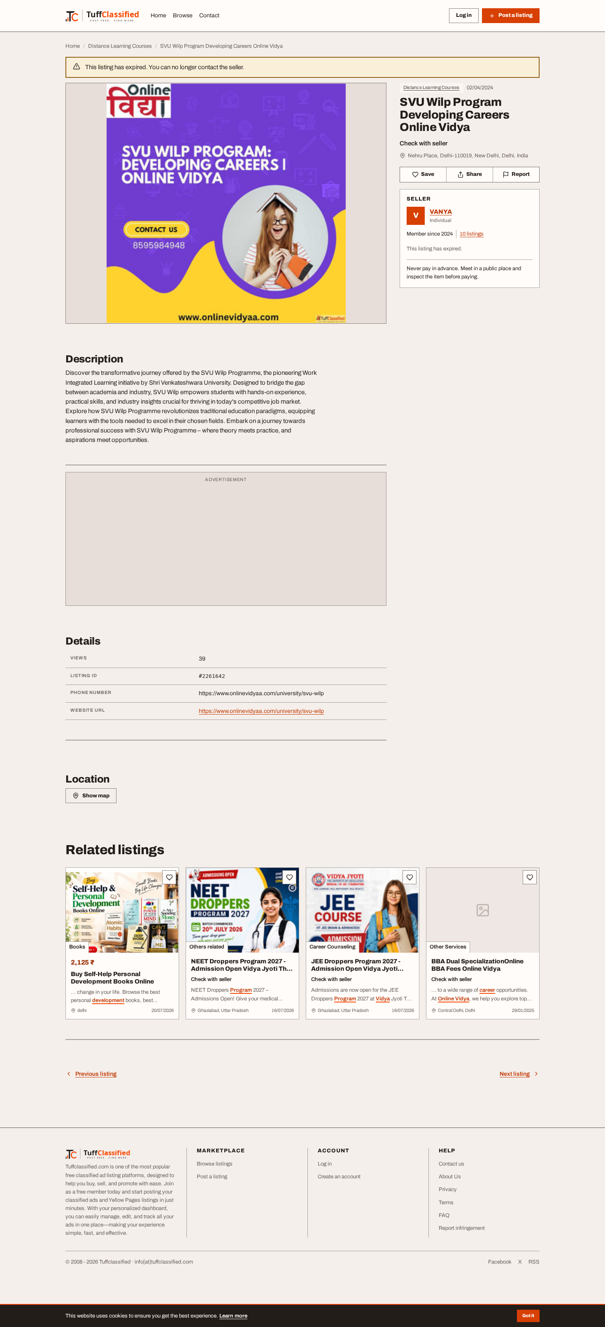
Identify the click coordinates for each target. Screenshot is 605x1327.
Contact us (451, 1164)
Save (427, 174)
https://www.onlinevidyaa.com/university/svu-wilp (261, 711)
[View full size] (225, 203)
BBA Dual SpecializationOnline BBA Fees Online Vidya (477, 965)
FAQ (444, 1215)
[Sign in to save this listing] (169, 877)
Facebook (500, 1262)
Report (521, 174)
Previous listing (95, 1074)
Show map (95, 796)
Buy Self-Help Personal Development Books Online (112, 978)
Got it (528, 1315)
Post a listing (212, 1177)
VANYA (441, 211)
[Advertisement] (226, 542)
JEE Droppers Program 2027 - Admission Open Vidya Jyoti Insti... (355, 969)
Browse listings (215, 1164)
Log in (464, 15)
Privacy (448, 1189)
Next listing (515, 1074)
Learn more (233, 1316)
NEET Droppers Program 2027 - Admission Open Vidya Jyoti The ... (240, 969)
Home (158, 15)
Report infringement (462, 1228)
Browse (183, 15)
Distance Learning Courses (431, 87)
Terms (446, 1203)
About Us (450, 1177)
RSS (534, 1262)
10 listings (472, 234)
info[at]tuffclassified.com (164, 1262)
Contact (209, 15)
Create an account (339, 1177)
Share (474, 174)
